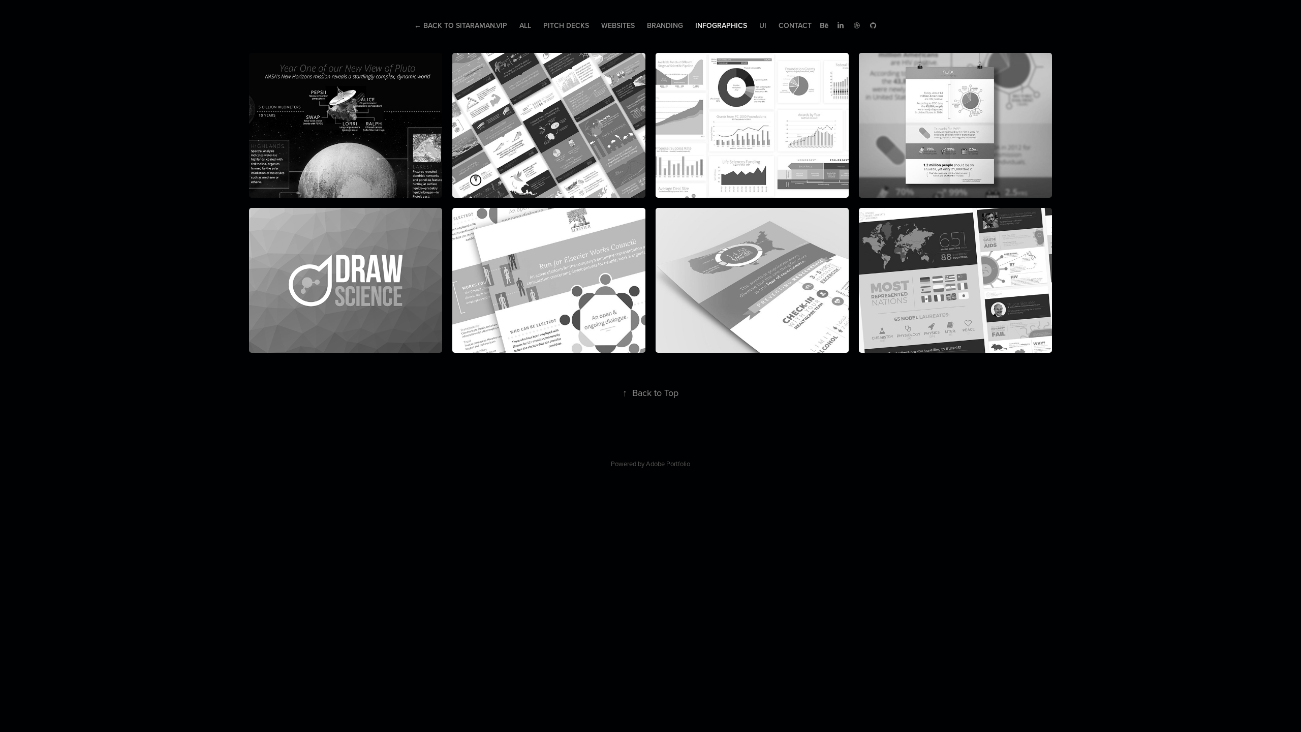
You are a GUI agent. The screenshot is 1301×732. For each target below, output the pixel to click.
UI (762, 25)
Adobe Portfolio (668, 463)
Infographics (721, 25)
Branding (665, 25)
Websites (618, 25)
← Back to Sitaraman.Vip (460, 25)
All (525, 25)
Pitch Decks (566, 25)
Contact (795, 25)
